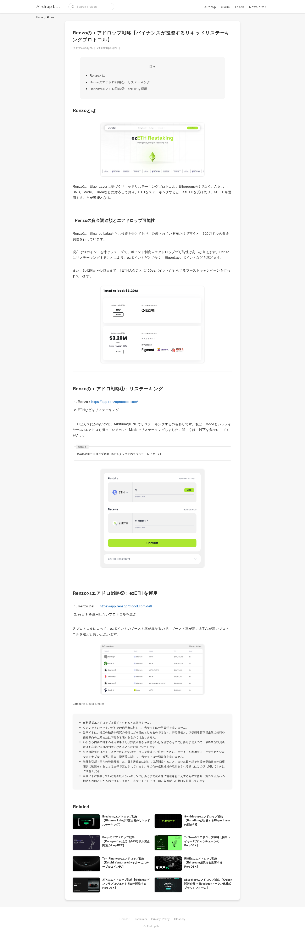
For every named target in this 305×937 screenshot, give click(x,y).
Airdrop (210, 7)
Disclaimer (140, 919)
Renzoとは (97, 75)
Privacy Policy (160, 919)
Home (40, 17)
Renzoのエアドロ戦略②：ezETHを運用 (118, 88)
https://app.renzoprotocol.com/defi (126, 606)
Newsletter (257, 7)
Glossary (179, 919)
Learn (239, 7)
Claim (225, 7)
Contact (124, 919)
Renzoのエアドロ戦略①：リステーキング (120, 82)
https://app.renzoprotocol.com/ (114, 401)
